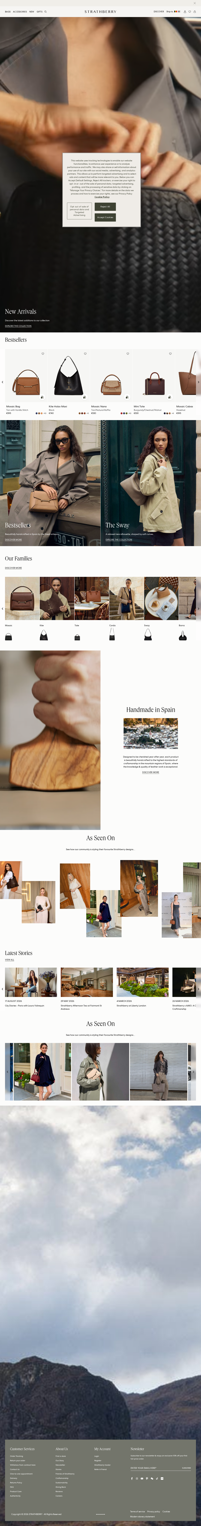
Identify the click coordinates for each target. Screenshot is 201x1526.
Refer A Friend (100, 1469)
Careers (59, 1496)
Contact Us (14, 1469)
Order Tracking (16, 1456)
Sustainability (62, 1482)
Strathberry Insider (102, 1465)
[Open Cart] (195, 12)
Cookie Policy (102, 197)
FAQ (12, 1487)
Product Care (16, 1491)
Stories (58, 1469)
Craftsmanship (62, 1478)
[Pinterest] (147, 1478)
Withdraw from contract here (22, 1465)
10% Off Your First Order (98, 3)
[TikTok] (157, 1478)
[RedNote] (162, 1478)
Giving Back (61, 1487)
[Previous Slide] (2, 382)
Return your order (17, 1460)
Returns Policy (16, 1482)
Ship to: (173, 11)
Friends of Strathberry (65, 1474)
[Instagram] (137, 1478)
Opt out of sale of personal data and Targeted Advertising (79, 211)
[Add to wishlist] (42, 354)
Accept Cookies (105, 217)
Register (97, 1460)
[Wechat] (152, 1478)
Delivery (13, 1478)
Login (96, 1456)
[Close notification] (195, 3)
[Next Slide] (198, 382)
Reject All (105, 206)
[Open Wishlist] (190, 12)
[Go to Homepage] (100, 11)
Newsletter (60, 1465)
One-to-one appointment (21, 1474)
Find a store (61, 1456)
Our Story (60, 1460)
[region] (101, 190)
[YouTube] (142, 1478)
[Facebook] (132, 1478)
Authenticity (15, 1496)
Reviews (59, 1491)
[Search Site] (45, 12)
